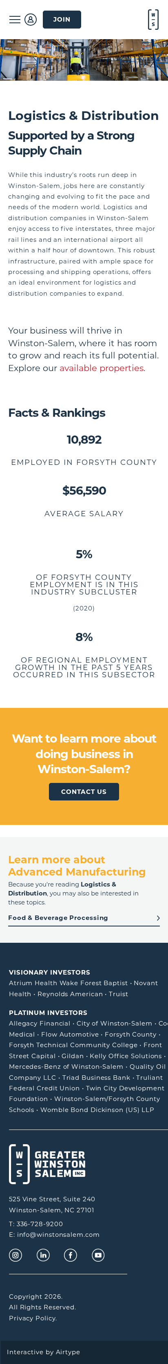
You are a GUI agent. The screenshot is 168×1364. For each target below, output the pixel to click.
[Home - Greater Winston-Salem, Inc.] (152, 19)
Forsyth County (131, 1034)
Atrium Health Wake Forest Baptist (68, 983)
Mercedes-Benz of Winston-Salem (66, 1066)
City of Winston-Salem (115, 1023)
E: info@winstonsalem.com (54, 1234)
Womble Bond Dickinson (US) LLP (97, 1110)
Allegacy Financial (40, 1023)
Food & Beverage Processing (58, 918)
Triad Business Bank (96, 1077)
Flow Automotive (70, 1034)
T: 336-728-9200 (36, 1224)
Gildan (73, 1056)
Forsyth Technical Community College (73, 1045)
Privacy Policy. (33, 1318)
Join (62, 19)
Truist (118, 994)
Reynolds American (70, 994)
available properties (102, 368)
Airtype (68, 1352)
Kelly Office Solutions (126, 1056)
